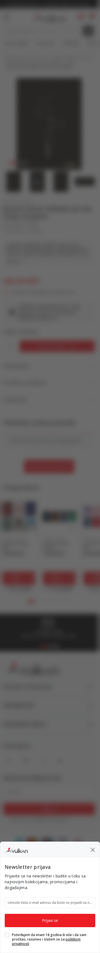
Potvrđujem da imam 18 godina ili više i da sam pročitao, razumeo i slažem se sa (49, 939)
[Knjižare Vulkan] (16, 849)
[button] (93, 849)
